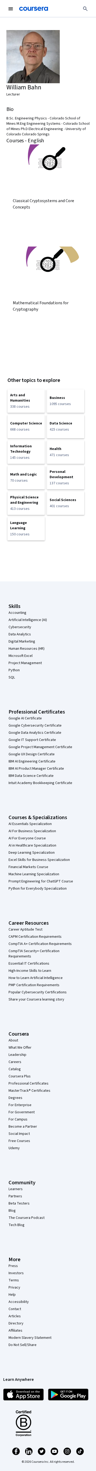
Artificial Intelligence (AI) (28, 620)
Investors (16, 1273)
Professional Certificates (29, 1083)
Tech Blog (17, 1225)
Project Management (25, 663)
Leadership (17, 1054)
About (13, 1040)
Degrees (15, 1098)
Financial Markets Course (28, 867)
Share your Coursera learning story (36, 999)
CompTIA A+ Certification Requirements (40, 944)
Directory (16, 1323)
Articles (15, 1316)
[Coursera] (33, 9)
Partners (15, 1196)
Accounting (17, 612)
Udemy (14, 1148)
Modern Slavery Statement (30, 1337)
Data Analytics (20, 634)
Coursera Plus (20, 1076)
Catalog (15, 1069)
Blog (12, 1210)
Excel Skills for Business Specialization (39, 859)
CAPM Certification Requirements (35, 936)
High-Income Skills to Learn (30, 970)
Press (13, 1266)
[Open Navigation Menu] (10, 8)
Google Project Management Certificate (40, 747)
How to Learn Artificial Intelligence (36, 978)
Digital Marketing (22, 641)
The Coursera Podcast (27, 1217)
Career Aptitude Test (25, 929)
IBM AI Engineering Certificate (32, 761)
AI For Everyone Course (27, 838)
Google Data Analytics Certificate (35, 732)
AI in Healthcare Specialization (32, 845)
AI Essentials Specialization (30, 824)
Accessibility (19, 1302)
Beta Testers (19, 1203)
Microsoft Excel (21, 656)
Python (14, 670)
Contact (15, 1309)
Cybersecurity (20, 627)
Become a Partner (23, 1126)
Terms (14, 1280)
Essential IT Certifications (29, 963)
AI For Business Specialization (32, 831)
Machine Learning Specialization (34, 874)
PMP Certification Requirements (34, 985)
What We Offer (20, 1047)
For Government (22, 1112)
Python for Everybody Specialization (38, 888)
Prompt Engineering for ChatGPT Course (41, 881)
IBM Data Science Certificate (31, 775)
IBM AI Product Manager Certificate (36, 768)
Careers (15, 1062)
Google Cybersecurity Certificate (35, 725)
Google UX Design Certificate (32, 754)
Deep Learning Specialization (32, 852)
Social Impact (19, 1133)
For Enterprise (20, 1105)
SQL (12, 677)
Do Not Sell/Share (23, 1345)
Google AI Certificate (25, 718)
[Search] (85, 8)
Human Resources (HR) (27, 648)
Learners (16, 1189)
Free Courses (19, 1141)
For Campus (18, 1119)
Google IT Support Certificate (32, 740)
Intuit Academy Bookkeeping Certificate (40, 783)
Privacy (14, 1287)
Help (12, 1294)
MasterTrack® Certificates (29, 1090)
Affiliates (15, 1330)
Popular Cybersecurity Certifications (38, 992)
